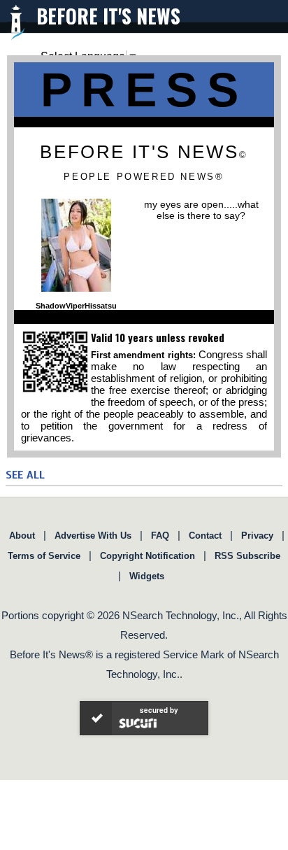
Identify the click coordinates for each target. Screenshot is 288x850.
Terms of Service (44, 556)
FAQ (160, 535)
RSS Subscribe (247, 556)
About (22, 535)
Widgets (146, 576)
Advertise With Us (93, 535)
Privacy (257, 535)
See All (25, 475)
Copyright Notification (147, 556)
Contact (205, 535)
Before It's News (108, 15)
